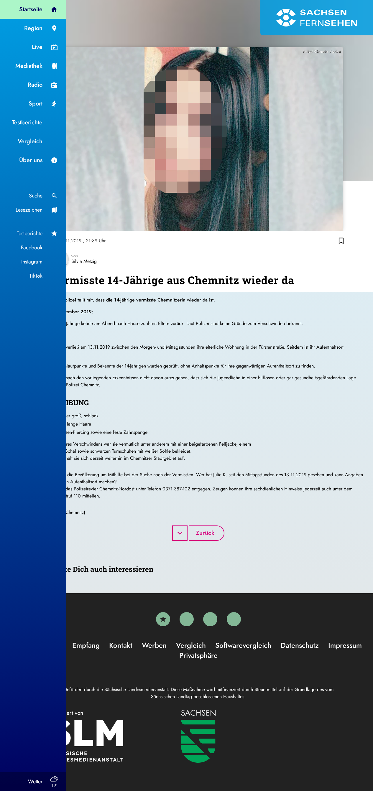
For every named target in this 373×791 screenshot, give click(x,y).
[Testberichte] (163, 619)
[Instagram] (210, 619)
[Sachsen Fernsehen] (316, 17)
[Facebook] (187, 619)
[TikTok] (234, 619)
